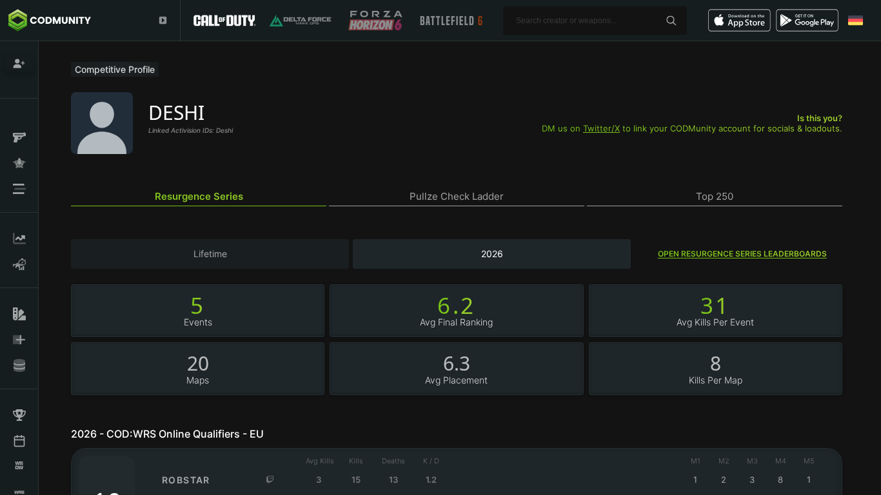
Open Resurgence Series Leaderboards (742, 253)
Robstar (186, 479)
